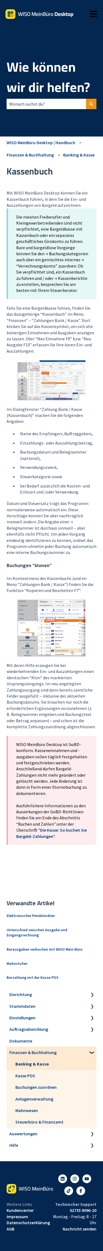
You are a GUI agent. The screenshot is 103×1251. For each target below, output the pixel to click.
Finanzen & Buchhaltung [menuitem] (33, 1052)
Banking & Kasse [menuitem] (32, 1064)
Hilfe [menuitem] (13, 1145)
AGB (10, 1229)
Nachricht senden (79, 1229)
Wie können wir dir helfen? (48, 77)
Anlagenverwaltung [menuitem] (34, 1099)
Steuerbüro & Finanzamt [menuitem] (39, 1122)
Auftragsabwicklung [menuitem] (28, 1029)
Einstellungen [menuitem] (22, 1017)
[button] (92, 994)
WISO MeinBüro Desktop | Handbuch (41, 142)
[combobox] (46, 104)
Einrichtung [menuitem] (20, 994)
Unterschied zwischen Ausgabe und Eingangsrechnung (37, 932)
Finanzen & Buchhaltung (30, 155)
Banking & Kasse (78, 155)
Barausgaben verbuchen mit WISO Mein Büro (44, 949)
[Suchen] (91, 104)
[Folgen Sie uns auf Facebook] (80, 1190)
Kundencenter (20, 1210)
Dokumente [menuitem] (20, 1041)
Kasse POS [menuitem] (25, 1075)
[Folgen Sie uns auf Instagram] (74, 1178)
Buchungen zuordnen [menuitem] (36, 1087)
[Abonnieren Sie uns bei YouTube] (86, 1178)
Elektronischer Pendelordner (31, 915)
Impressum (17, 1216)
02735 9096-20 (83, 1210)
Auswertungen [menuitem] (23, 1133)
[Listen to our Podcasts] (68, 1190)
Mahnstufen (17, 963)
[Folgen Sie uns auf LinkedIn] (62, 1178)
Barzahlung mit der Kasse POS (33, 977)
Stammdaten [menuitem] (22, 1006)
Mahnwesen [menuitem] (26, 1110)
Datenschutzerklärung (28, 1222)
